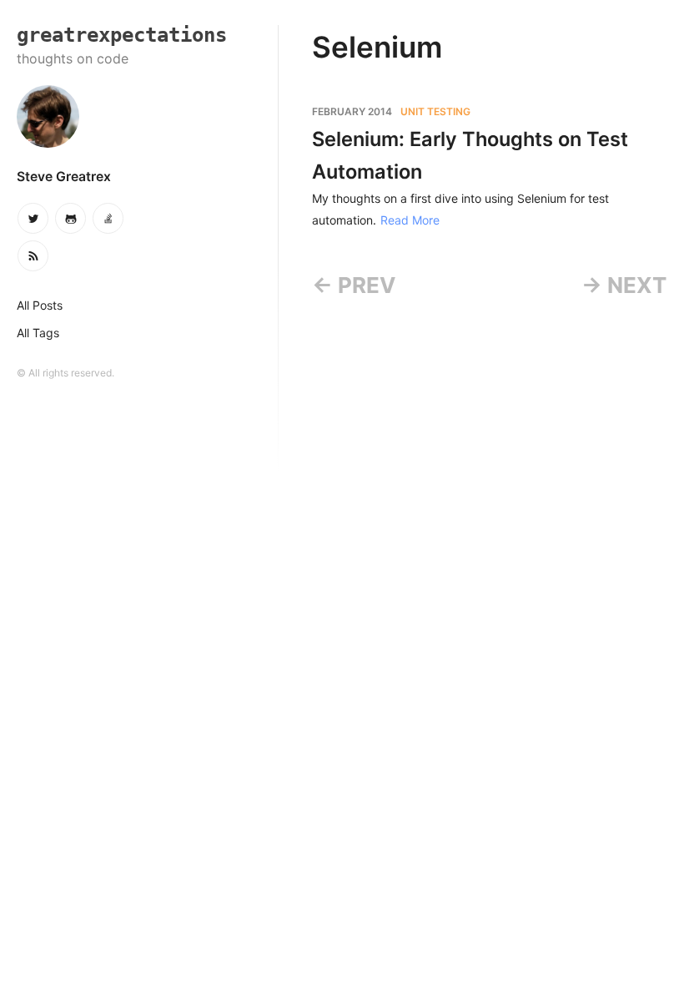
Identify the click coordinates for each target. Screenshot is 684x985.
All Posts (40, 305)
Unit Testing (435, 111)
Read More (410, 220)
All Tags (38, 333)
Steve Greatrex (64, 176)
